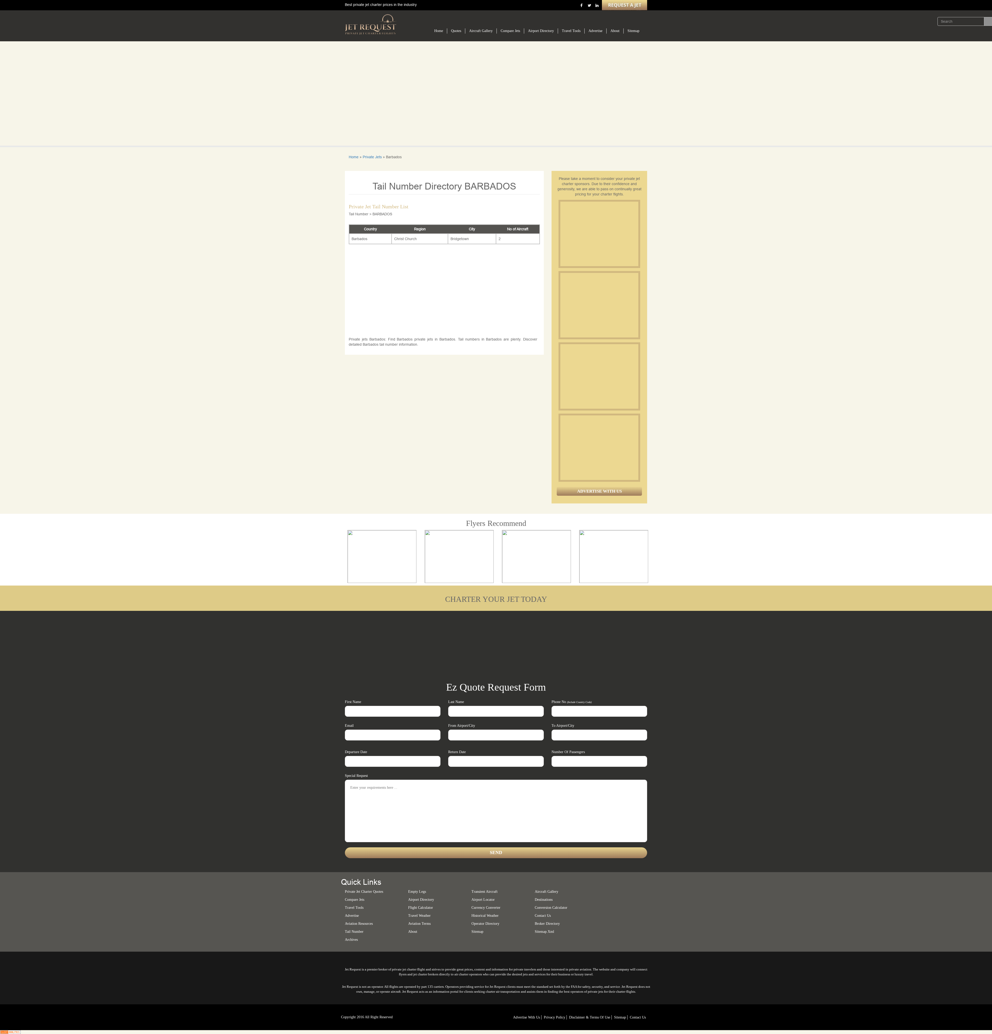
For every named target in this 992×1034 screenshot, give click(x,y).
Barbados (359, 239)
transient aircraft (484, 892)
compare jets (354, 900)
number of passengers (568, 752)
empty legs (417, 892)
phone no (572, 702)
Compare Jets (510, 31)
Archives (351, 940)
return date (457, 752)
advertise (352, 916)
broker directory (547, 924)
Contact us (543, 916)
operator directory (485, 924)
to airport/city (563, 726)
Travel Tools (571, 31)
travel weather (419, 916)
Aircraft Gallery (481, 31)
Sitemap (633, 31)
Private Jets (372, 157)
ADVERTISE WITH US (599, 491)
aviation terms (419, 924)
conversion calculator (551, 908)
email (349, 726)
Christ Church (405, 239)
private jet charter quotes (364, 892)
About (614, 31)
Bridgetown (460, 239)
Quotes (456, 31)
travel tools (354, 908)
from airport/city (461, 726)
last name (456, 702)
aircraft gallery (546, 892)
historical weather (485, 916)
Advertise (595, 31)
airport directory (421, 900)
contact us (638, 1017)
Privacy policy (554, 1017)
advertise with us (526, 1017)
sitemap (477, 932)
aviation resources (359, 924)
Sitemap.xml (544, 932)
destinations (544, 900)
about (412, 932)
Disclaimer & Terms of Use (589, 1017)
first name (353, 702)
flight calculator (420, 908)
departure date (356, 752)
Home (438, 31)
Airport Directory (541, 31)
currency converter (485, 908)
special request (356, 776)
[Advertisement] (599, 234)
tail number (354, 932)
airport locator (483, 900)
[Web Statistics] (10, 1032)
